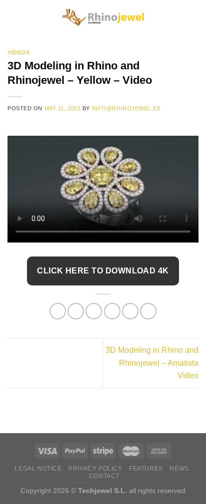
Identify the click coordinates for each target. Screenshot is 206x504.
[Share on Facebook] (76, 311)
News (179, 468)
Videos (19, 52)
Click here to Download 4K (103, 270)
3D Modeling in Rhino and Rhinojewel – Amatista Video (152, 363)
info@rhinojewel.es (126, 108)
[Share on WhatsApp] (58, 311)
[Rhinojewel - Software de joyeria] (103, 17)
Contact (104, 476)
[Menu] (14, 17)
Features (146, 468)
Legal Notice (38, 468)
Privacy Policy (95, 468)
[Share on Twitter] (94, 311)
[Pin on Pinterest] (130, 311)
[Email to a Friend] (112, 311)
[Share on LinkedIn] (148, 311)
